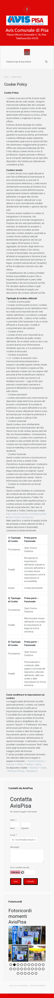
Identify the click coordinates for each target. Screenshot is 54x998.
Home (6, 77)
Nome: (12, 820)
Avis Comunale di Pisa (27, 30)
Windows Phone (16, 771)
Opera (38, 764)
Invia (15, 881)
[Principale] (27, 52)
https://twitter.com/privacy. (21, 517)
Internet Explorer (35, 761)
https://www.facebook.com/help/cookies (26, 514)
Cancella (30, 881)
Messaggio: (14, 847)
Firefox (28, 764)
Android (34, 767)
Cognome (24, 828)
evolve (11, 986)
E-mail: (13, 835)
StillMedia (41, 986)
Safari (20, 764)
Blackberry (32, 771)
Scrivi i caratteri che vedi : (20, 867)
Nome (12, 828)
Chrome (10, 764)
